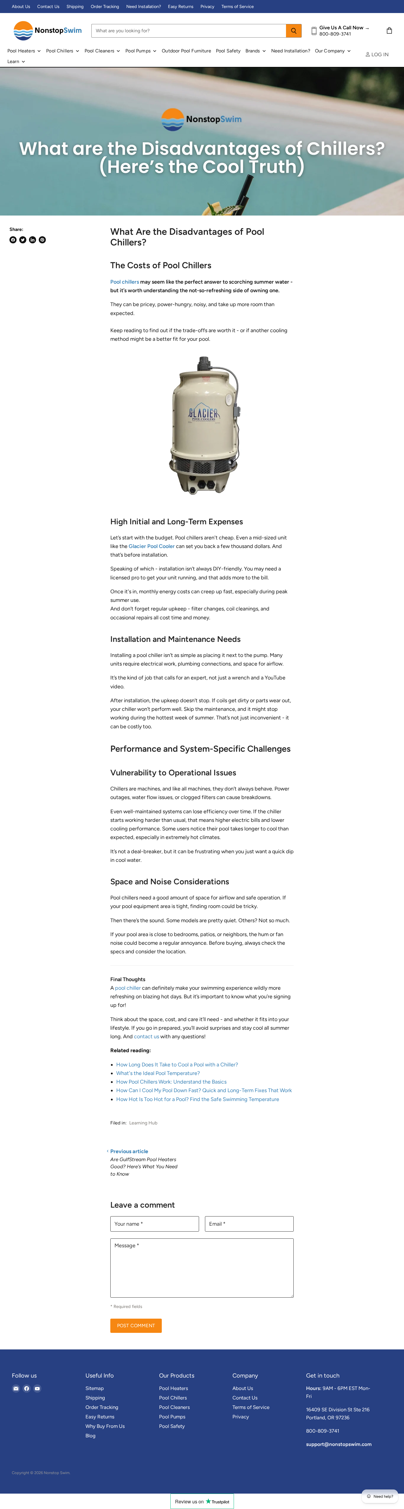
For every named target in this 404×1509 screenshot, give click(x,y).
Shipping (75, 6)
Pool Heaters (173, 1388)
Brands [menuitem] (252, 51)
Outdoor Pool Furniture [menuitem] (186, 51)
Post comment (136, 1325)
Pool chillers (124, 282)
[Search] (294, 31)
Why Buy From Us (105, 1426)
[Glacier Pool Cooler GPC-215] (202, 500)
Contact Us (48, 6)
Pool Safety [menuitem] (228, 51)
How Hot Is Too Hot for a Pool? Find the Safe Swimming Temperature (197, 1099)
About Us (21, 6)
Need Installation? (143, 6)
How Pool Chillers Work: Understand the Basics (171, 1082)
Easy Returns (180, 6)
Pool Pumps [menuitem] (138, 51)
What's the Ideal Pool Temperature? (158, 1073)
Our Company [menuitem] (330, 51)
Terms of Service (238, 6)
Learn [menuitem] (13, 61)
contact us (146, 1036)
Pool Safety (172, 1426)
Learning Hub (143, 1123)
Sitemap (94, 1388)
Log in (379, 54)
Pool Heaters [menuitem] (21, 51)
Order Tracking (105, 6)
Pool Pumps (172, 1417)
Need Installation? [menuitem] (290, 51)
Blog (90, 1436)
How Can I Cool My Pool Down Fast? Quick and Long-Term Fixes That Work (204, 1090)
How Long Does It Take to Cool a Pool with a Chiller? (177, 1064)
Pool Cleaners (174, 1407)
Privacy (207, 6)
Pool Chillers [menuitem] (59, 51)
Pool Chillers (173, 1398)
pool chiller (128, 988)
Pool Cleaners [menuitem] (99, 51)
